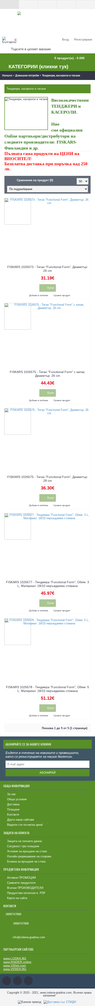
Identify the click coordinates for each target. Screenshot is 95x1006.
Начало (7, 75)
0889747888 (13, 914)
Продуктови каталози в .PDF (26, 893)
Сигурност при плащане (23, 846)
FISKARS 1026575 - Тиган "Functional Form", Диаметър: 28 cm (47, 478)
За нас (11, 794)
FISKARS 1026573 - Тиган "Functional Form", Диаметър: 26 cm (47, 268)
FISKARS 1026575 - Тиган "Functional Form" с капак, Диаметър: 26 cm (47, 373)
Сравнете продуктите (21, 882)
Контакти (13, 814)
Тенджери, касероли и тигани (61, 75)
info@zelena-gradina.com (29, 937)
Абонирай (47, 772)
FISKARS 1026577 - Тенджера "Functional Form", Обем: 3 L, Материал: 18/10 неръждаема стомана (47, 584)
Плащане (13, 809)
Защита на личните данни (24, 841)
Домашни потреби (27, 75)
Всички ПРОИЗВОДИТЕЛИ (25, 887)
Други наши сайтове (20, 819)
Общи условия (17, 799)
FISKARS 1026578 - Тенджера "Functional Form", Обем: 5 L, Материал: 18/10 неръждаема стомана (47, 689)
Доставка (13, 804)
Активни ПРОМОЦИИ (21, 877)
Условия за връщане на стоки (27, 851)
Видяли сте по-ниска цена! (25, 824)
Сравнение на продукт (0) (35, 180)
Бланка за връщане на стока (26, 861)
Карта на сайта (17, 898)
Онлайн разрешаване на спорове (29, 856)
